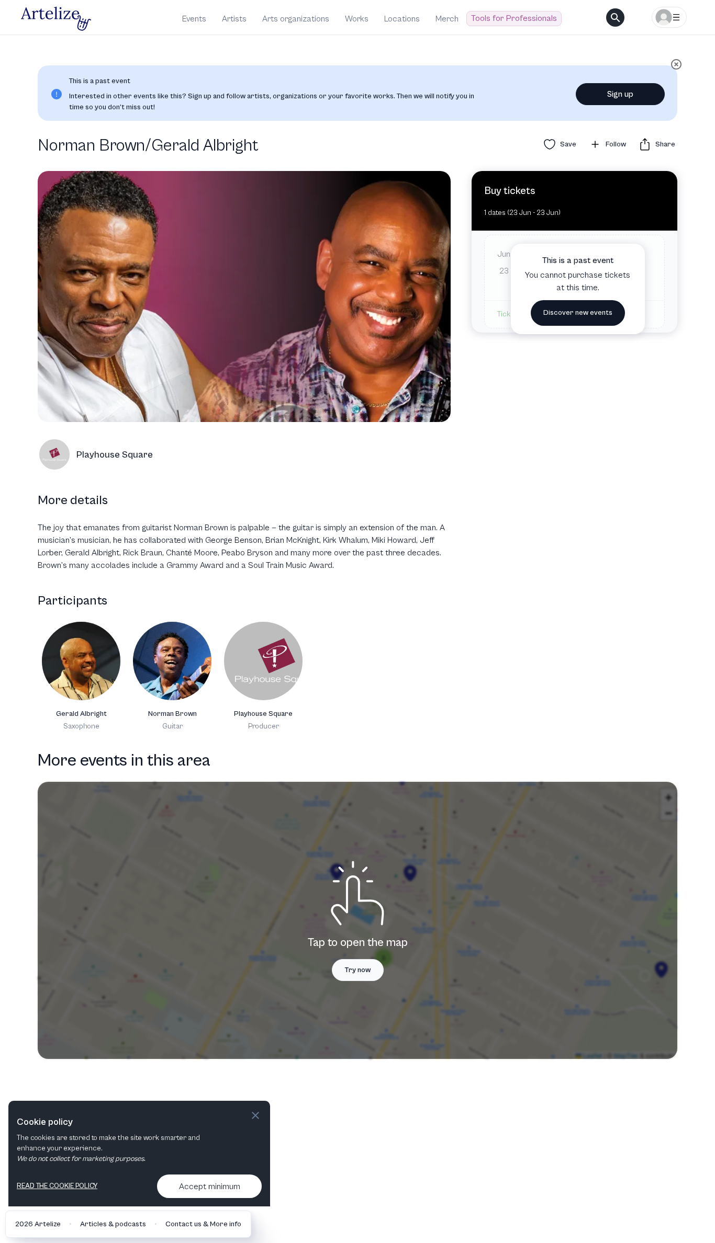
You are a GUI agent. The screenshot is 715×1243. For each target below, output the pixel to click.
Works (356, 19)
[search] (615, 17)
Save (568, 144)
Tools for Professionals (514, 18)
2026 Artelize (38, 1224)
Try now (358, 970)
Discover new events (577, 313)
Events (194, 19)
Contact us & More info (203, 1224)
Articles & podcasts (113, 1224)
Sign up (620, 94)
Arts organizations (295, 19)
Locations (402, 19)
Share (665, 144)
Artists (234, 19)
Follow (616, 144)
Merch (447, 19)
